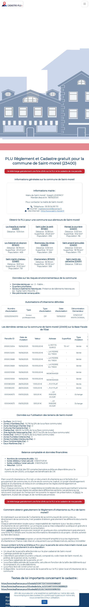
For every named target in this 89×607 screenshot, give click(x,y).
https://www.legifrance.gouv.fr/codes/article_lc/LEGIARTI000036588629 (34, 586)
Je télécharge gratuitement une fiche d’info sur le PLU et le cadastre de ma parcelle (44, 171)
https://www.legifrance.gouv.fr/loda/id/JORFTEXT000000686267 (31, 583)
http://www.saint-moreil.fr (52, 211)
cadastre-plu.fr (13, 530)
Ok (44, 602)
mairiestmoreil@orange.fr (50, 209)
